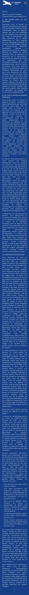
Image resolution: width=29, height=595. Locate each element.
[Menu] (25, 3)
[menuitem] (25, 3)
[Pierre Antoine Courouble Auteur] (12, 3)
